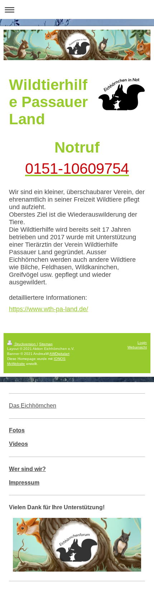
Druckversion (25, 344)
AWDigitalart (59, 354)
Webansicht (137, 347)
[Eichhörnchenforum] (77, 545)
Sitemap (46, 344)
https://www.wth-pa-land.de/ (48, 309)
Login (142, 343)
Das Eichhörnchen (32, 406)
